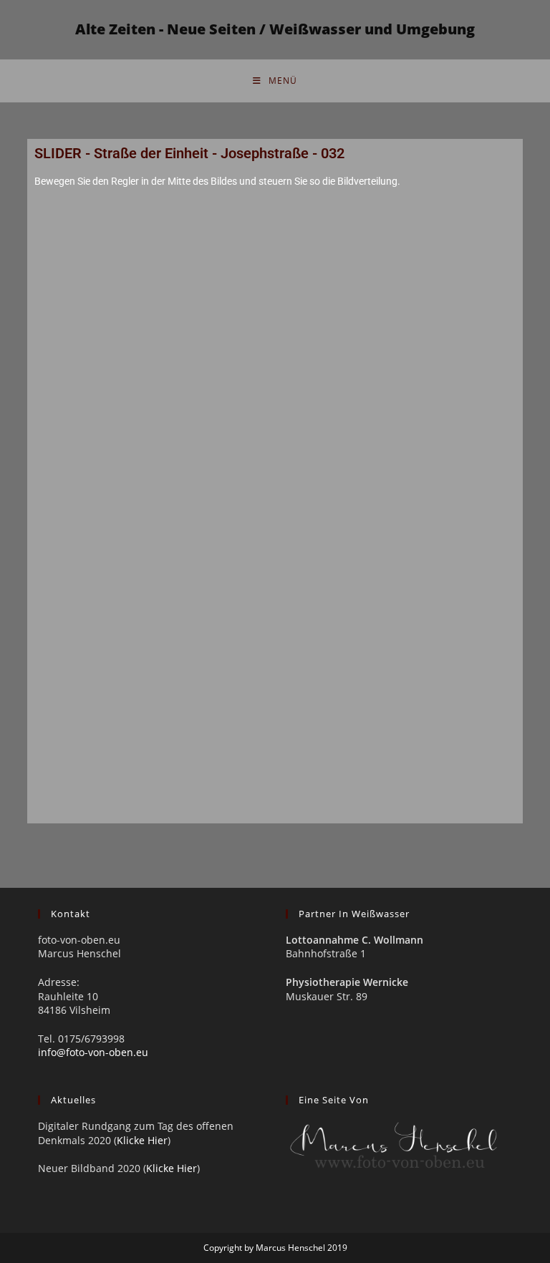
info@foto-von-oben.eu (93, 1052)
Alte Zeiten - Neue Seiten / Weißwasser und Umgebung (275, 29)
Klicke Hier (142, 1140)
